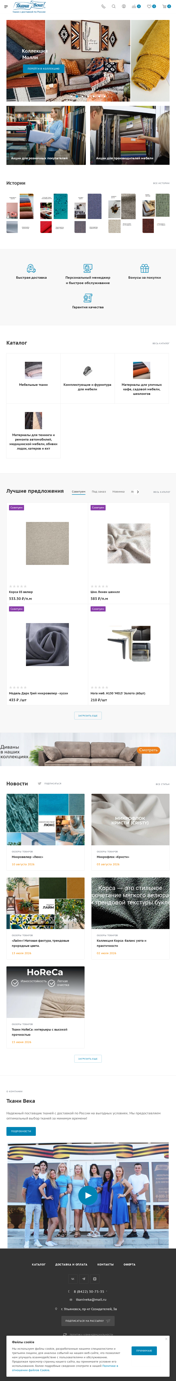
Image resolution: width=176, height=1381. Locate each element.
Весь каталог (161, 343)
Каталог (39, 1264)
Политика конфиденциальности (91, 1334)
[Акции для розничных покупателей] (45, 135)
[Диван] (88, 749)
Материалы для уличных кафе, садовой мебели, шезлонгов (142, 389)
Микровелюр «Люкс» (27, 857)
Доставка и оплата (71, 1264)
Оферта (130, 1264)
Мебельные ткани (33, 385)
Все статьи (163, 784)
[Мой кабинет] (124, 7)
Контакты (105, 1264)
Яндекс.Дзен (94, 1279)
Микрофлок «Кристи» (113, 857)
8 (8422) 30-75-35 (89, 1291)
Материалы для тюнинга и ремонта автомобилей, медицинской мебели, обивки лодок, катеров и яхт (33, 441)
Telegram (83, 1279)
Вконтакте (72, 1279)
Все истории (161, 183)
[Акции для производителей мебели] (130, 135)
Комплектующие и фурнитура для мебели (87, 387)
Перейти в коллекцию (44, 68)
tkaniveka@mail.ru (91, 1299)
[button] (71, 96)
